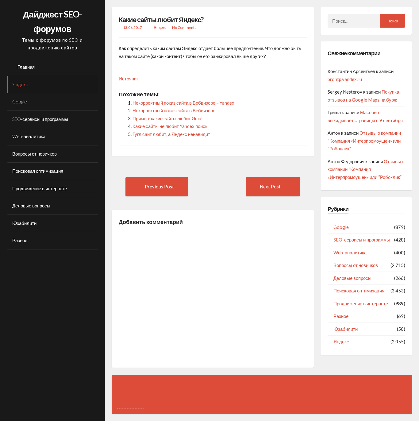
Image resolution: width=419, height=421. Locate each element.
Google (19, 101)
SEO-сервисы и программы (40, 119)
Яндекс (20, 84)
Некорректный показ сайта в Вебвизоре (174, 110)
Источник (129, 78)
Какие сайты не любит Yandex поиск (170, 126)
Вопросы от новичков (34, 153)
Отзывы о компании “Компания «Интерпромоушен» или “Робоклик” (364, 140)
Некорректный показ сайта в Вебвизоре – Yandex (183, 103)
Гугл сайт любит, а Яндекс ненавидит (171, 134)
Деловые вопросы (31, 205)
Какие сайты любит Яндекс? (161, 19)
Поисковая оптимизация (37, 171)
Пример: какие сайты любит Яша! (168, 118)
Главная (26, 67)
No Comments (184, 27)
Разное (19, 240)
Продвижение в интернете (39, 188)
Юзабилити (24, 223)
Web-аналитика (28, 136)
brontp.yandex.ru (345, 79)
